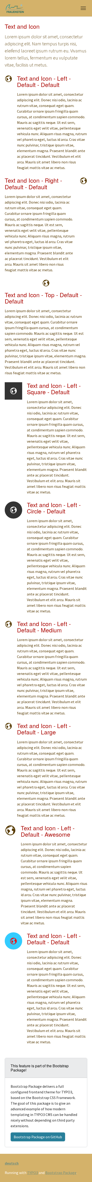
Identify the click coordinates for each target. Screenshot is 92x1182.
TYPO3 (32, 1172)
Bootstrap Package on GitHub (38, 1137)
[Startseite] (14, 8)
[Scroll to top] (81, 1171)
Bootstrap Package (60, 1172)
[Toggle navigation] (83, 8)
